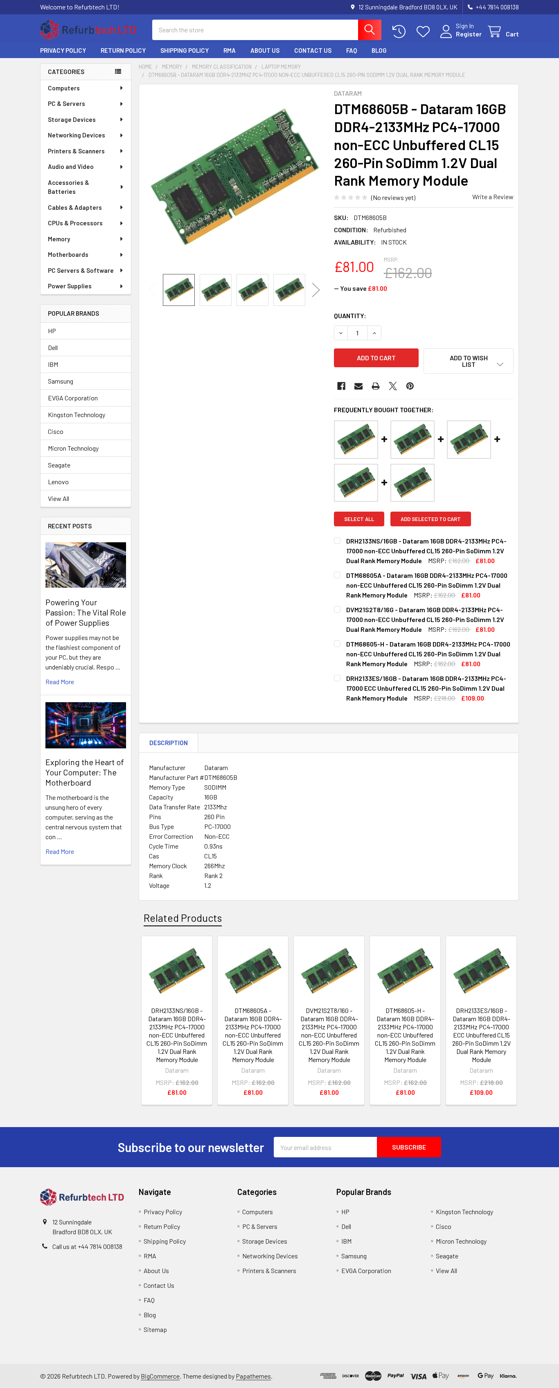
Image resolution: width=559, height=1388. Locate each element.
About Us (265, 50)
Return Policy (123, 50)
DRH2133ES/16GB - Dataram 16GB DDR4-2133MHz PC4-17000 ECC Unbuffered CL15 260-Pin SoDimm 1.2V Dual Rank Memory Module (481, 1034)
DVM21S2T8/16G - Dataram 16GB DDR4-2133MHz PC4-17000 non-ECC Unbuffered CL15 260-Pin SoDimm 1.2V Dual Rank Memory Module (329, 1034)
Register (469, 34)
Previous (152, 290)
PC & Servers (66, 103)
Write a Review (493, 196)
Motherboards (68, 254)
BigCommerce (160, 1376)
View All (58, 498)
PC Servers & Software (81, 270)
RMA (229, 50)
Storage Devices (72, 119)
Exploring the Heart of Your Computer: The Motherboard (84, 772)
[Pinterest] (410, 386)
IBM (53, 364)
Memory (59, 239)
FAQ (351, 50)
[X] (392, 386)
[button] (469, 361)
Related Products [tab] (183, 918)
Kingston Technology (76, 414)
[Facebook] (341, 386)
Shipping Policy (184, 50)
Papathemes (253, 1376)
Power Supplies (70, 286)
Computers (64, 88)
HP (52, 331)
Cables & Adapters (75, 207)
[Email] (358, 386)
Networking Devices (76, 135)
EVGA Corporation (73, 398)
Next (316, 290)
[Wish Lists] (425, 31)
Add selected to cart (431, 519)
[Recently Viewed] (400, 31)
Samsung (60, 381)
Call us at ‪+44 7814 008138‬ (87, 1246)
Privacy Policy (63, 50)
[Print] (375, 386)
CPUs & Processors (75, 223)
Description (168, 742)
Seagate (59, 465)
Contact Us (312, 50)
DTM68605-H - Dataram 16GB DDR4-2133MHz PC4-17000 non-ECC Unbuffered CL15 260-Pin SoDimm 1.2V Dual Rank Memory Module (405, 1034)
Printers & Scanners (76, 151)
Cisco (55, 431)
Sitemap (155, 1329)
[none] (234, 179)
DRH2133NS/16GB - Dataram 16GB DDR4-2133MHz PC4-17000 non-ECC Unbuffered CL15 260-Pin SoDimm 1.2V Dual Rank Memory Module (177, 1034)
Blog (379, 50)
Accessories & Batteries (68, 187)
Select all (359, 519)
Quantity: (350, 315)
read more (59, 681)
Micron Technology (73, 448)
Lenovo (58, 481)
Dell (53, 347)
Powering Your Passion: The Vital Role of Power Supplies (85, 612)
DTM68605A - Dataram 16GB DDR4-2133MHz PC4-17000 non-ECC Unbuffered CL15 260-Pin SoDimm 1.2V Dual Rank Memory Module (253, 1034)
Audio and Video (71, 166)
